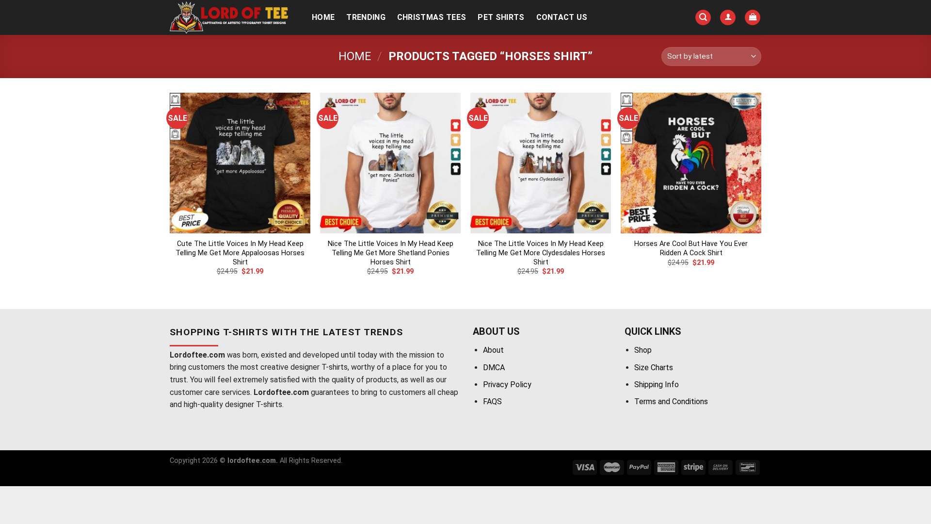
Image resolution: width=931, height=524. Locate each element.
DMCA (494, 367)
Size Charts (653, 367)
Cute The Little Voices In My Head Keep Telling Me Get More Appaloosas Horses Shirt (240, 253)
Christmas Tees (431, 17)
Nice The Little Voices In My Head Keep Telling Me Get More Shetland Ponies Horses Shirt (390, 253)
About (493, 350)
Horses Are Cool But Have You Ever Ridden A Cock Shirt (691, 248)
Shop (643, 350)
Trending (365, 17)
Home (323, 17)
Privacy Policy (507, 384)
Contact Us (562, 17)
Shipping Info (656, 384)
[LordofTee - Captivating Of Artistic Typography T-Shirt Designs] (230, 17)
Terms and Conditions (671, 401)
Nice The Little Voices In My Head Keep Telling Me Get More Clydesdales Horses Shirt (540, 253)
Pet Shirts (501, 17)
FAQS (492, 401)
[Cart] (752, 18)
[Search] (703, 18)
